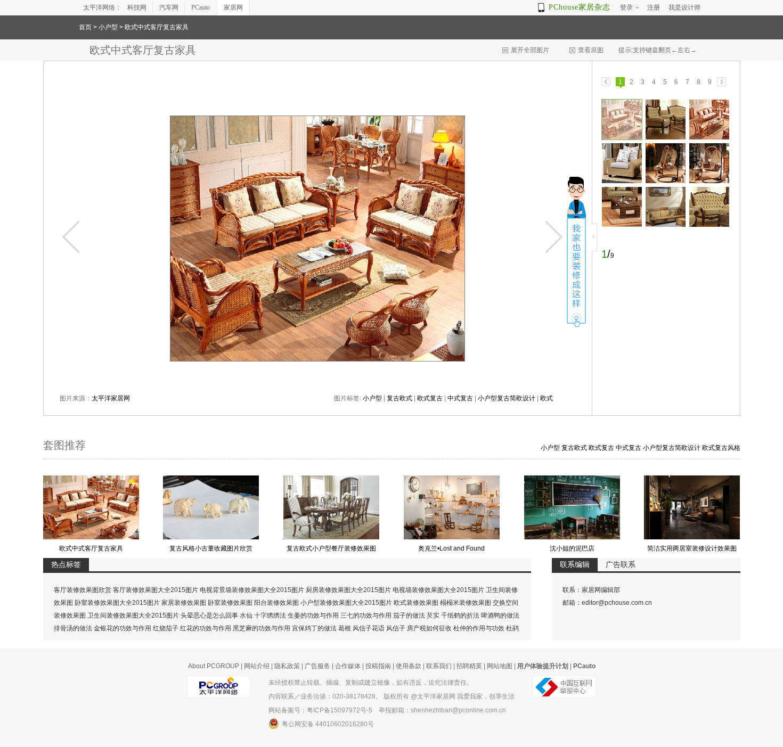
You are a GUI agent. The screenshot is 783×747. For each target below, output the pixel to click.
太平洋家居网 (111, 398)
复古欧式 (399, 398)
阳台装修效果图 (276, 602)
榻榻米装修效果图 (465, 602)
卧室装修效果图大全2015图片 (117, 602)
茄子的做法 (409, 615)
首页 (85, 27)
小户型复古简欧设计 (506, 398)
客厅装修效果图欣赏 (82, 590)
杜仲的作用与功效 (478, 628)
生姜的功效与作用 (313, 615)
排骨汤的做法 (73, 628)
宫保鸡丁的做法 (314, 628)
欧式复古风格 (721, 448)
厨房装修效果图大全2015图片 (348, 590)
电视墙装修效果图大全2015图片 (438, 590)
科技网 (136, 7)
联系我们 (439, 666)
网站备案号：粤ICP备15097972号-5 (320, 710)
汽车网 (168, 7)
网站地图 (499, 666)
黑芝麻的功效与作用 (261, 628)
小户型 (108, 27)
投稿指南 (378, 666)
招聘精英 (469, 666)
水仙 (246, 615)
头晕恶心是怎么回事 (209, 615)
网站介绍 (257, 666)
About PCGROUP (213, 666)
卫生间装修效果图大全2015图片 (133, 615)
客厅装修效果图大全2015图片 (155, 590)
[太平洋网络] (219, 682)
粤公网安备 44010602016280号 (328, 724)
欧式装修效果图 (416, 602)
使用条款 (408, 666)
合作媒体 (348, 666)
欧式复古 (430, 398)
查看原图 (590, 50)
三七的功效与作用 (365, 615)
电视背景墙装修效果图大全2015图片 (252, 590)
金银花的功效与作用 (122, 628)
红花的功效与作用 (205, 628)
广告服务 (317, 666)
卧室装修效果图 (230, 602)
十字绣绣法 (270, 615)
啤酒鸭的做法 (500, 615)
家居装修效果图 (183, 602)
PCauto (200, 7)
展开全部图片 (530, 50)
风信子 (395, 628)
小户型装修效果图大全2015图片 (346, 602)
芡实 (433, 615)
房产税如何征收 (429, 628)
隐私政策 (287, 666)
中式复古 (460, 398)
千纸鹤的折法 (460, 615)
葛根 (344, 628)
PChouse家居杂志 (579, 7)
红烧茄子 (165, 628)
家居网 (233, 7)
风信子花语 (369, 628)
